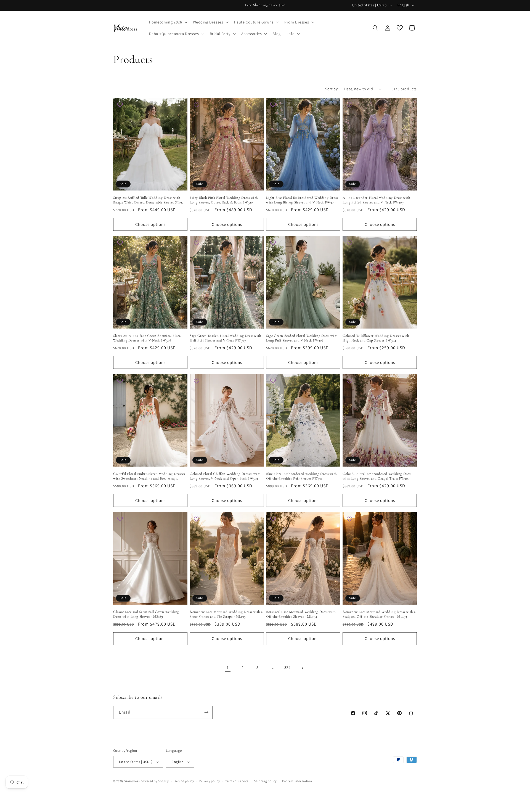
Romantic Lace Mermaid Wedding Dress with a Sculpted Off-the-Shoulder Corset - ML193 (379, 614)
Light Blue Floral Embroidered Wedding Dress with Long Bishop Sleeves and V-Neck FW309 (302, 200)
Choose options (150, 224)
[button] (168, 22)
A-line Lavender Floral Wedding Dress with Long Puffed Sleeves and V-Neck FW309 (376, 200)
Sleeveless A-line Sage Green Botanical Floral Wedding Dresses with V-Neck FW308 (147, 338)
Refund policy (184, 781)
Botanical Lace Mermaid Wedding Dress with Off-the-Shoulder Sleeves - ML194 (301, 614)
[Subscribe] (206, 712)
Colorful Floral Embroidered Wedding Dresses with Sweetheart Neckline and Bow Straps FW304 (149, 476)
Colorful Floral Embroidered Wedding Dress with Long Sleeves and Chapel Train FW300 (377, 476)
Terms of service (236, 781)
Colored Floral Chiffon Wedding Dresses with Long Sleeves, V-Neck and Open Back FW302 (225, 476)
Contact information (297, 781)
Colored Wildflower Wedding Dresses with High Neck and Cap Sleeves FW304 (376, 338)
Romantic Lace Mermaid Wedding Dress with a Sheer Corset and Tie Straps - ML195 (226, 614)
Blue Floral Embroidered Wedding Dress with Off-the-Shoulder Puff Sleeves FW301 (301, 476)
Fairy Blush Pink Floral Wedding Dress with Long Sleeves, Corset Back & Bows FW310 (224, 200)
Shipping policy (265, 781)
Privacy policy (209, 781)
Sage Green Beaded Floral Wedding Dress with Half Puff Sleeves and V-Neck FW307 (225, 338)
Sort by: (331, 88)
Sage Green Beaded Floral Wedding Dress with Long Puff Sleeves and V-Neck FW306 (302, 338)
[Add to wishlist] (120, 104)
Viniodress (132, 781)
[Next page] (302, 668)
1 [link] (228, 667)
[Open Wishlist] (400, 28)
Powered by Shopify (155, 781)
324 (287, 667)
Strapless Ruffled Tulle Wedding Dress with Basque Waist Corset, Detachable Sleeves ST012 (148, 200)
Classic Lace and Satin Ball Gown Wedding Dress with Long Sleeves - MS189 (146, 614)
